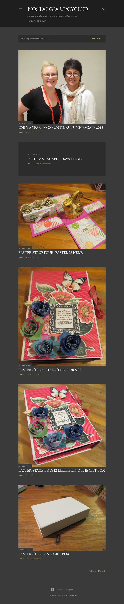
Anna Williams (70, 595)
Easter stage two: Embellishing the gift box (61, 470)
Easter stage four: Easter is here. (50, 252)
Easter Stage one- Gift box (43, 553)
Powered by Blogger (64, 589)
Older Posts (97, 571)
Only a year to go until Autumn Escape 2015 (60, 127)
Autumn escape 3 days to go (55, 159)
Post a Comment (33, 132)
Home (31, 21)
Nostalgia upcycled (58, 9)
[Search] (104, 8)
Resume (41, 21)
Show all (97, 38)
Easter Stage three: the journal (50, 369)
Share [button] (20, 132)
